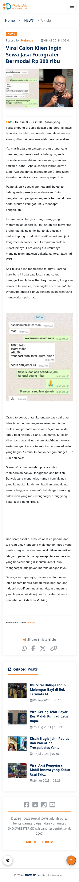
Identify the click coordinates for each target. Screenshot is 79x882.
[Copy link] (53, 648)
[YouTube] (52, 805)
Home (10, 20)
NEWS (29, 20)
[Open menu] (71, 6)
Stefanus (26, 40)
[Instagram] (44, 805)
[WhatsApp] (24, 648)
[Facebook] (33, 648)
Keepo (31, 622)
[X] (43, 648)
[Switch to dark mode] (8, 860)
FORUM (47, 842)
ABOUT (31, 842)
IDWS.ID (30, 875)
